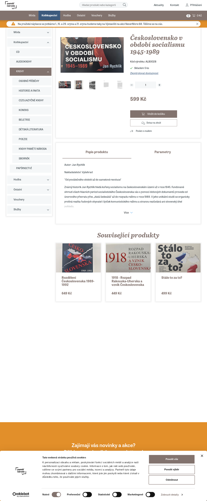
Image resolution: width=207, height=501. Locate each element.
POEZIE (23, 139)
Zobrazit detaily (170, 494)
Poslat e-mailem (144, 130)
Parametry (162, 151)
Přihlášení (196, 5)
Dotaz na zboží (154, 122)
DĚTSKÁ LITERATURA (31, 129)
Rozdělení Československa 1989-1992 (78, 281)
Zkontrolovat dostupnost (144, 73)
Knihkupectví (49, 15)
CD (17, 52)
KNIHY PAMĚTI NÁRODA (33, 149)
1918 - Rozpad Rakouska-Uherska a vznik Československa (128, 281)
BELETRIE (24, 119)
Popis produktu (97, 151)
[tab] (96, 153)
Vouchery (96, 15)
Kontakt (174, 5)
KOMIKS (23, 110)
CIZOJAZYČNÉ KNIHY (31, 100)
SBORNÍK (24, 158)
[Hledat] (124, 5)
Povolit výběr (171, 469)
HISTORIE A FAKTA (29, 90)
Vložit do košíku (156, 114)
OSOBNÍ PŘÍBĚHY (29, 81)
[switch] (87, 494)
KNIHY (20, 71)
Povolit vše (172, 459)
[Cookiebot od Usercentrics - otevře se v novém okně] (21, 494)
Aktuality (159, 5)
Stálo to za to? (171, 277)
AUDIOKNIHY (24, 61)
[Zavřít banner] (202, 456)
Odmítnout (172, 479)
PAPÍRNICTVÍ (24, 168)
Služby (111, 15)
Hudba (67, 15)
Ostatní (81, 15)
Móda (32, 15)
